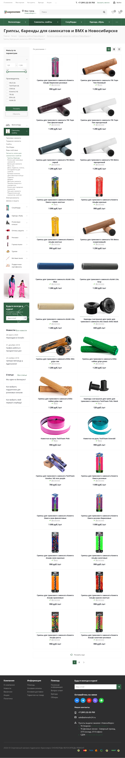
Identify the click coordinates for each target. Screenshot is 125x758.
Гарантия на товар (35, 695)
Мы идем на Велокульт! (16, 379)
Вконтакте (76, 700)
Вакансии (8, 691)
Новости (7, 688)
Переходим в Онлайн (15, 338)
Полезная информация (56, 686)
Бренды (54, 694)
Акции (6, 695)
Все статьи (22, 375)
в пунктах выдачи (100, 726)
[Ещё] (117, 22)
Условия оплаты (34, 688)
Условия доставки (35, 691)
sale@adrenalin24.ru (87, 717)
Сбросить (16, 114)
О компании (9, 685)
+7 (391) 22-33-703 (86, 712)
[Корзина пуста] (119, 12)
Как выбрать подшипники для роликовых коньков (14, 390)
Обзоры (54, 697)
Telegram (83, 700)
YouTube (89, 700)
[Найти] (104, 12)
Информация (34, 680)
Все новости (21, 330)
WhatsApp (101, 700)
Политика (8, 698)
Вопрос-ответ (57, 690)
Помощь (31, 685)
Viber (95, 700)
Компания (9, 680)
